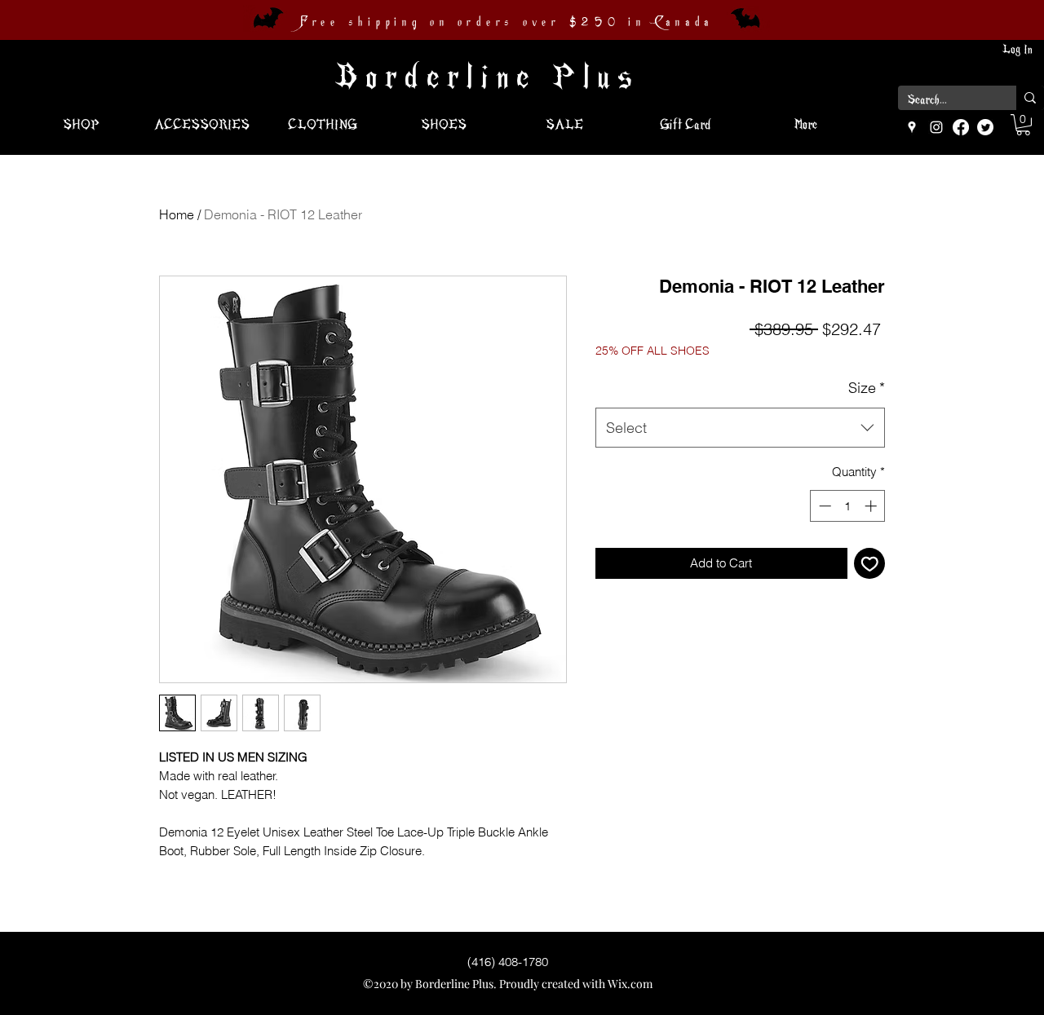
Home (176, 214)
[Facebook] (961, 127)
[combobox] (740, 428)
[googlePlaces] (912, 127)
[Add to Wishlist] (870, 564)
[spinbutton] (847, 506)
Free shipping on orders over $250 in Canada (506, 22)
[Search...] (1030, 98)
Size (866, 387)
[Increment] (872, 506)
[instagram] (936, 127)
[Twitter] (985, 127)
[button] (1023, 124)
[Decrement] (823, 506)
